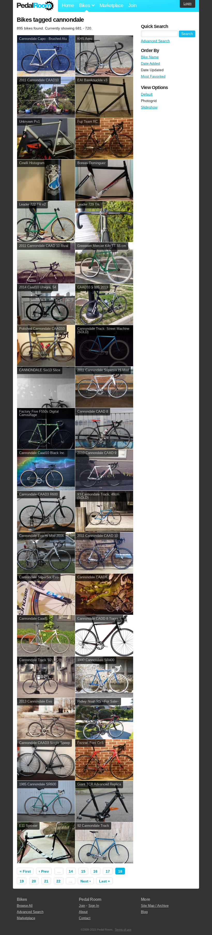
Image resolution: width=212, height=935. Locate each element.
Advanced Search (155, 41)
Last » (104, 881)
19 (22, 881)
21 (46, 881)
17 (108, 871)
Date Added (150, 63)
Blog (144, 912)
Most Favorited (153, 76)
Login (188, 3)
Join (132, 5)
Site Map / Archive (155, 906)
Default (147, 94)
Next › (85, 881)
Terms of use (123, 929)
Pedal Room (35, 6)
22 (58, 881)
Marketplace (111, 5)
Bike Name (150, 57)
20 (34, 881)
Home (68, 5)
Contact (84, 918)
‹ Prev (44, 871)
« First (25, 871)
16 (95, 871)
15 (83, 871)
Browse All (25, 906)
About (83, 912)
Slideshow (149, 107)
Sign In (93, 906)
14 (71, 871)
